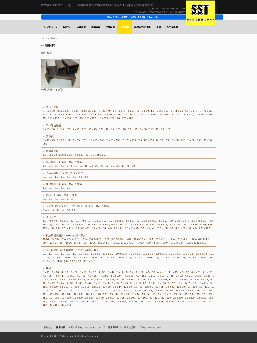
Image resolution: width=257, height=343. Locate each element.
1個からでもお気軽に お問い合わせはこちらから (132, 17)
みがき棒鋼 (172, 27)
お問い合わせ (75, 327)
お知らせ (48, 327)
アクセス (90, 327)
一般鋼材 (124, 27)
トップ (44, 38)
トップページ (50, 27)
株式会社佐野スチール (200, 13)
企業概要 (81, 27)
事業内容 (95, 27)
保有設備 (110, 27)
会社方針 (67, 27)
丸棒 (159, 27)
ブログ (101, 327)
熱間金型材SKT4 (142, 27)
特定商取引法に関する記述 (121, 327)
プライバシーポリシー (150, 327)
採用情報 (60, 327)
